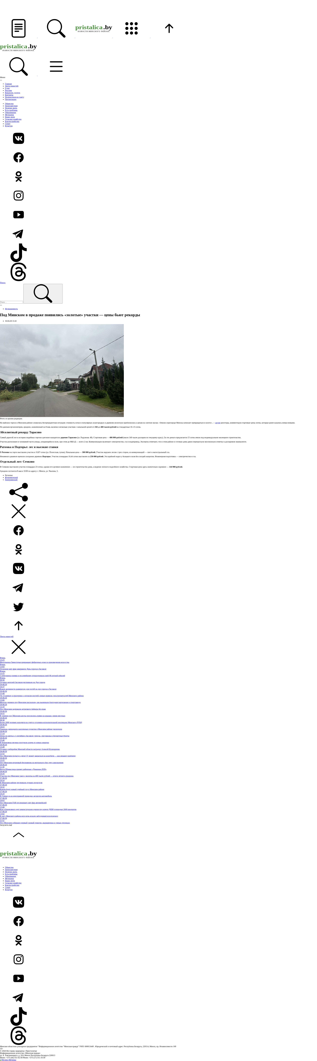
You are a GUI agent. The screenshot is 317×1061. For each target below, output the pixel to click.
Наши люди (10, 117)
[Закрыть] (1, 80)
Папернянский (11, 480)
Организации (10, 99)
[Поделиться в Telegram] (158, 587)
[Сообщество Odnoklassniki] (158, 176)
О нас (7, 88)
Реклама (8, 90)
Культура (9, 126)
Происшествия (11, 106)
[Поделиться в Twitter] (158, 606)
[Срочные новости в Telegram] (158, 233)
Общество (9, 104)
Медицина (9, 115)
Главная (8, 84)
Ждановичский (11, 477)
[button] (19, 37)
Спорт (7, 124)
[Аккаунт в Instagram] (158, 195)
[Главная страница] (94, 37)
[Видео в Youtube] (158, 214)
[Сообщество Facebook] (158, 157)
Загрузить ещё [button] (6, 825)
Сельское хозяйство (13, 119)
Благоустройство (12, 121)
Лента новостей (11, 86)
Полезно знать (11, 108)
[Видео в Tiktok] (158, 253)
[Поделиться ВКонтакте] (158, 568)
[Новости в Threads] (158, 272)
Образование (10, 112)
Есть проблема (11, 110)
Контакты (9, 95)
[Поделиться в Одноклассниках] (158, 549)
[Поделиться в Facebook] (158, 530)
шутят (217, 423)
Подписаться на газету (14, 97)
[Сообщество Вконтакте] (158, 138)
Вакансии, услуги (12, 93)
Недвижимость (11, 309)
